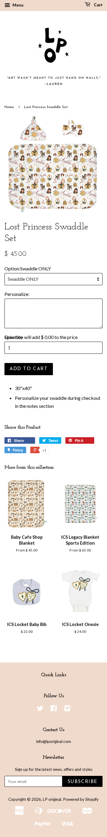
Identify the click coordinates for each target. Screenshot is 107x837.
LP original (52, 799)
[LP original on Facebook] (53, 709)
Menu (17, 4)
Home (9, 107)
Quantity (13, 337)
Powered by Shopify (81, 799)
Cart (98, 5)
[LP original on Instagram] (67, 709)
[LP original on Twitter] (40, 709)
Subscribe (82, 781)
